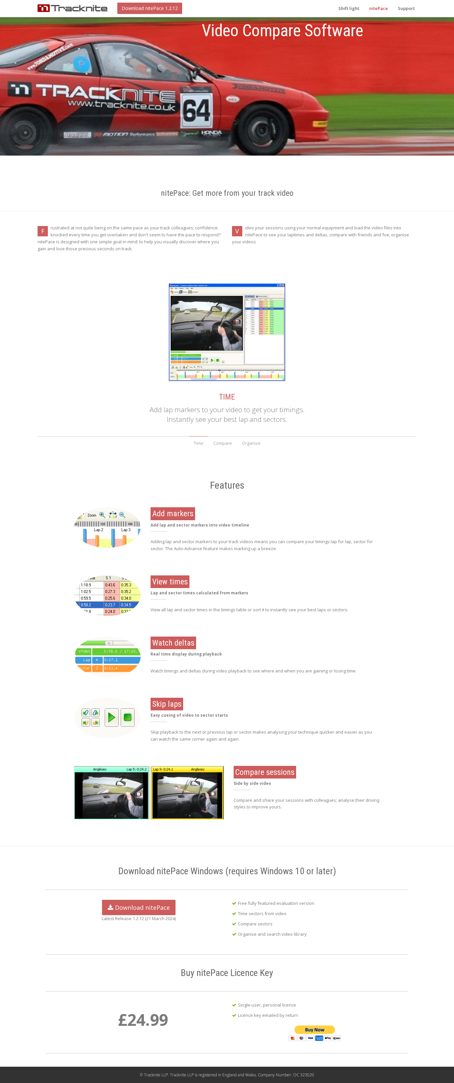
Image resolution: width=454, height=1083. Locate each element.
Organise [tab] (251, 443)
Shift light (348, 8)
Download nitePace (141, 907)
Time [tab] (198, 443)
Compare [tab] (222, 443)
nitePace (378, 8)
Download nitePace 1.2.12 (150, 8)
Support (406, 8)
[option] (227, 84)
